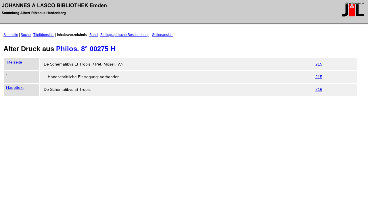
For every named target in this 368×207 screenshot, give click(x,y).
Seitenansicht (162, 35)
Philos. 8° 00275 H (85, 49)
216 (318, 89)
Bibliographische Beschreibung (125, 35)
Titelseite (14, 62)
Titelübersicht (43, 35)
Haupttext (15, 87)
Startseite (10, 35)
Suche (26, 35)
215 (318, 64)
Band (93, 35)
